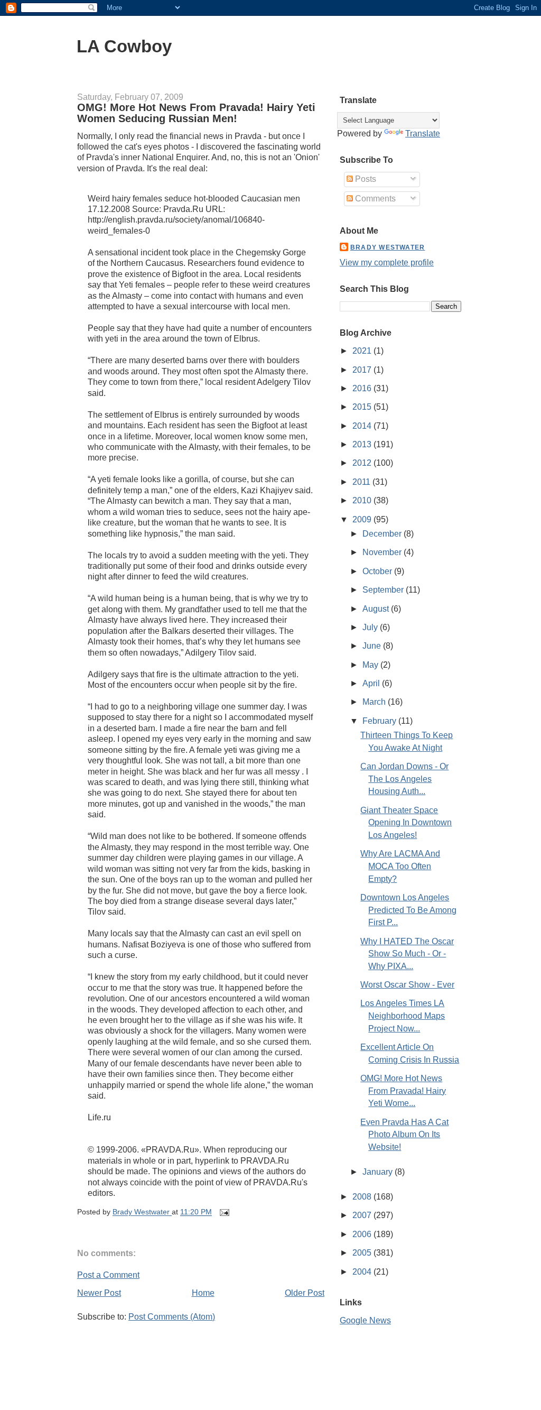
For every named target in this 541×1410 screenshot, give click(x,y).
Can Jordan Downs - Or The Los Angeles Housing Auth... (404, 779)
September (384, 589)
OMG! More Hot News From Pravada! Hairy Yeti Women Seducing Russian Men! (196, 113)
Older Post (304, 1292)
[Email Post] (224, 1213)
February (380, 720)
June (372, 645)
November (383, 552)
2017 (363, 369)
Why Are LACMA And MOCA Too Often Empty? (400, 866)
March (375, 701)
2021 (363, 350)
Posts (364, 178)
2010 (363, 500)
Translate (422, 133)
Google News (365, 1320)
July (371, 627)
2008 (363, 1196)
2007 (363, 1215)
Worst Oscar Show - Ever (407, 984)
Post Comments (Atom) (171, 1316)
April (372, 683)
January (378, 1171)
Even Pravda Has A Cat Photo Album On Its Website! (404, 1134)
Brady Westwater (387, 247)
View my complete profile (387, 262)
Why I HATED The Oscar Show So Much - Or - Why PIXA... (407, 954)
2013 (363, 444)
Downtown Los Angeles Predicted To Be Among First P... (408, 910)
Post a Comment (108, 1274)
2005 (363, 1252)
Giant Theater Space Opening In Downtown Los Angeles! (406, 823)
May (371, 664)
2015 (363, 406)
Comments (374, 198)
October (378, 571)
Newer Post (99, 1292)
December (383, 533)
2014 (363, 425)
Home (203, 1292)
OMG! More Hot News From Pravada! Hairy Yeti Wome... (403, 1091)
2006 (363, 1234)
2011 (362, 481)
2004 (363, 1271)
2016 (363, 388)
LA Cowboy (124, 46)
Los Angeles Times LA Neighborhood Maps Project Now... (402, 1016)
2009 (363, 519)
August (376, 608)
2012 (363, 462)
